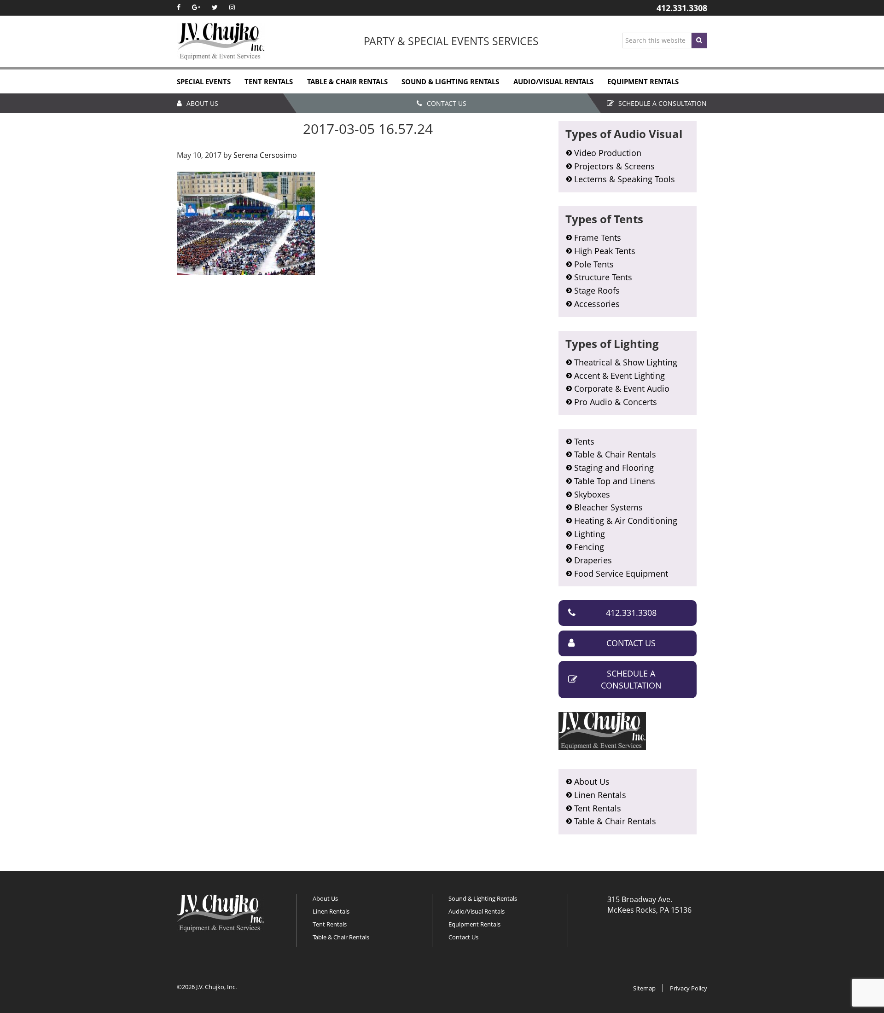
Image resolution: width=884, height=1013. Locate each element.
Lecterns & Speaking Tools (624, 179)
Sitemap (644, 988)
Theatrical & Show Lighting (625, 362)
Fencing (589, 546)
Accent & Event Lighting (619, 375)
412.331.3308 (682, 7)
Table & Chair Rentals (615, 454)
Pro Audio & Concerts (615, 401)
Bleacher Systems (608, 507)
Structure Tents (603, 277)
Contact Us (446, 103)
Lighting (589, 533)
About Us (202, 103)
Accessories (597, 303)
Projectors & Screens (614, 166)
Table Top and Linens (614, 480)
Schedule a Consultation (662, 103)
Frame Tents (597, 237)
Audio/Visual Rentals (476, 911)
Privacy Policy (688, 988)
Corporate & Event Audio (621, 388)
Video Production (607, 152)
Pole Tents (594, 264)
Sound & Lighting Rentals (482, 898)
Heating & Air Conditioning (625, 520)
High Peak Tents (604, 250)
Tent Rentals (597, 808)
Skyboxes (592, 494)
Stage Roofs (597, 290)
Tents (584, 441)
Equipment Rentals (474, 924)
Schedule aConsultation (631, 679)
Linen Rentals (600, 794)
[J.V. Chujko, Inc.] (221, 41)
